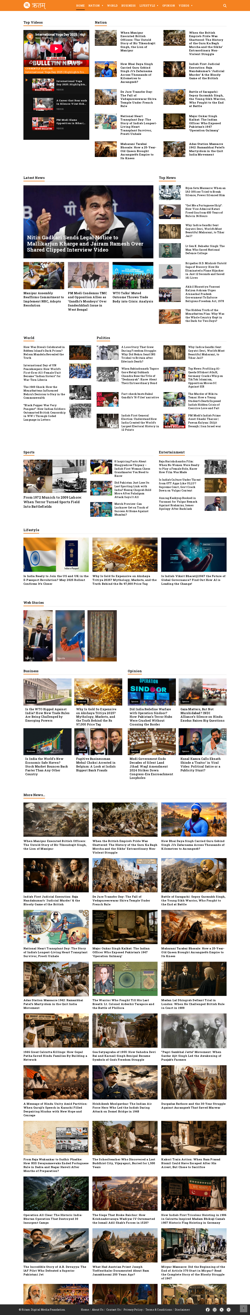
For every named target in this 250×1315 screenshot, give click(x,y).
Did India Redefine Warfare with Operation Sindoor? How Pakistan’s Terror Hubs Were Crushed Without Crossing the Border (151, 716)
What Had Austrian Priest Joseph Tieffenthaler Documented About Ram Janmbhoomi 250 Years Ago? (120, 1270)
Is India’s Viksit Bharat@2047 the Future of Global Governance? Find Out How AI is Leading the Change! (193, 580)
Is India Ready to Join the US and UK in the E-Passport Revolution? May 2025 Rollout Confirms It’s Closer (56, 580)
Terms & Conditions (158, 1309)
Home (80, 5)
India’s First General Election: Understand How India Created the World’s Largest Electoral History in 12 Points (140, 422)
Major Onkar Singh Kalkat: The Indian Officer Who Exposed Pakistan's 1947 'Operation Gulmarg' (205, 123)
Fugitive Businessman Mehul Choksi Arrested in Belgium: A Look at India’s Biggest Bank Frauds (96, 764)
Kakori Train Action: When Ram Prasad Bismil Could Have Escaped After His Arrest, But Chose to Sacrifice (190, 1163)
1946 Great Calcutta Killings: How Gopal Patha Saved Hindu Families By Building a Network (55, 1055)
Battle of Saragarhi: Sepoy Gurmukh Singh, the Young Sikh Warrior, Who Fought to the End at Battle (207, 99)
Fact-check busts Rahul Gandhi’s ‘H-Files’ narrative (140, 395)
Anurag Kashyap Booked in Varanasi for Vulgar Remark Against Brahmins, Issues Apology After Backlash (178, 503)
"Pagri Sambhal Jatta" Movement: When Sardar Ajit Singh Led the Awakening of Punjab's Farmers (191, 1055)
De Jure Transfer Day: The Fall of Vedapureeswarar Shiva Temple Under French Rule (138, 99)
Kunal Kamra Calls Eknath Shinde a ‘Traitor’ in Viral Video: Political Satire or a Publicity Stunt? (200, 764)
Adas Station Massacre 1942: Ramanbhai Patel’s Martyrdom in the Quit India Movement (207, 149)
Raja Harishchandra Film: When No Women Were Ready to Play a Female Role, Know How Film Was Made (179, 467)
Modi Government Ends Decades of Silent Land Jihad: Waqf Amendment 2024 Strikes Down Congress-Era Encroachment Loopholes (151, 768)
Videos (186, 5)
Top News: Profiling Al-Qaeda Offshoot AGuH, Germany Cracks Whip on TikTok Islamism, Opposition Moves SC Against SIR (205, 377)
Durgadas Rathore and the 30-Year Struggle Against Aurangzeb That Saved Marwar (193, 1105)
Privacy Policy (133, 1309)
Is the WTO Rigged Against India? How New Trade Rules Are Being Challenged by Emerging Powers (47, 714)
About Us (98, 1309)
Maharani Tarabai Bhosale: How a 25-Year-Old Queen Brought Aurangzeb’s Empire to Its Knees (138, 151)
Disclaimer (182, 1309)
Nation (96, 5)
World (112, 5)
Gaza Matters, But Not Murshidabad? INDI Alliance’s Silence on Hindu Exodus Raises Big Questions (202, 714)
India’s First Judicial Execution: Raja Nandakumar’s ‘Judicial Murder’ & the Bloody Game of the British (206, 71)
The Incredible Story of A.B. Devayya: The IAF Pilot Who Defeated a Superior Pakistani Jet (54, 1270)
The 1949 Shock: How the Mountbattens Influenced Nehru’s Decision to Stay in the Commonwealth (44, 392)
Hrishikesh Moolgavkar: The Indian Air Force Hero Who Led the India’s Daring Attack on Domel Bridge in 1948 (122, 1107)
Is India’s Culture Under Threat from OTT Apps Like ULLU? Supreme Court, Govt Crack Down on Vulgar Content (180, 485)
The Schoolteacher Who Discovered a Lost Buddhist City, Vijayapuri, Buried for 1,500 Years (123, 1163)
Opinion (168, 5)
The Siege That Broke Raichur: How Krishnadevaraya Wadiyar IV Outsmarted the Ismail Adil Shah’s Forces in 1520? (123, 1218)
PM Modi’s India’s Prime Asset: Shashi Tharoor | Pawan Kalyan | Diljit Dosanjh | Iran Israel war (204, 421)
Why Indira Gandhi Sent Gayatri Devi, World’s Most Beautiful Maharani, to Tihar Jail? (206, 352)
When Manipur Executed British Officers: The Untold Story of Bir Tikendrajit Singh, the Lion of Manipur (137, 41)
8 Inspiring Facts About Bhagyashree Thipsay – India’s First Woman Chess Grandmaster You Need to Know (132, 468)
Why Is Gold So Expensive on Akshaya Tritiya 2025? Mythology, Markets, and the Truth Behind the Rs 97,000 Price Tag (124, 580)
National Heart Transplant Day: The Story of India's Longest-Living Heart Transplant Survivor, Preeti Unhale (138, 125)
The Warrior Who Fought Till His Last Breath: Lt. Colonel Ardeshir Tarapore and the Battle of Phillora (123, 1004)
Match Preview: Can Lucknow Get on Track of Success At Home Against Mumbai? (131, 509)
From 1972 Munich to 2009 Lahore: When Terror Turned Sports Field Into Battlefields (52, 502)
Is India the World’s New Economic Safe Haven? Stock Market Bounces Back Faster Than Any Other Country (46, 766)
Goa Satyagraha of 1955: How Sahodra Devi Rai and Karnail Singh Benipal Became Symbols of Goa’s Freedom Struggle (124, 1055)
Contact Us (113, 1309)
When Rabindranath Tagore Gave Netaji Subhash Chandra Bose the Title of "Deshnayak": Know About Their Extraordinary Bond (140, 376)
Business (128, 5)
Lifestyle (149, 5)
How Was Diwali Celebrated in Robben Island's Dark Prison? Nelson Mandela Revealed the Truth (44, 352)
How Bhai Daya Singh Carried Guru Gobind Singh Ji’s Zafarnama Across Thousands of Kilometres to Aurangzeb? (136, 73)
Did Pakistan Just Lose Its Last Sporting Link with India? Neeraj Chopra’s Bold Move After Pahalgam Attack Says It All (132, 490)
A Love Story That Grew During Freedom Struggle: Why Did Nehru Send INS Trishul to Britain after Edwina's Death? (138, 354)
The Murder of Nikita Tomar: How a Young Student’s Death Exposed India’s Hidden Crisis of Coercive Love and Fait (204, 401)
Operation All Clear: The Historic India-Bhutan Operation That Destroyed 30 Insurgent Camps (52, 1218)
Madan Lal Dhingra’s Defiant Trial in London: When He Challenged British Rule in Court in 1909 (193, 1004)
